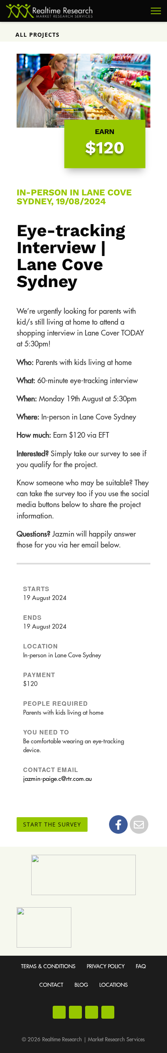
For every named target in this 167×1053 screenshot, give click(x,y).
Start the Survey (52, 824)
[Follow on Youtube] (91, 1012)
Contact (51, 985)
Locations (113, 985)
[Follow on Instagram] (75, 1012)
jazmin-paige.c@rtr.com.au (57, 779)
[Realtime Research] (49, 11)
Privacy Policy (105, 966)
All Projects (37, 34)
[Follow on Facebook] (59, 1012)
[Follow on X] (107, 1012)
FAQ (141, 966)
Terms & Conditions (48, 966)
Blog (81, 985)
